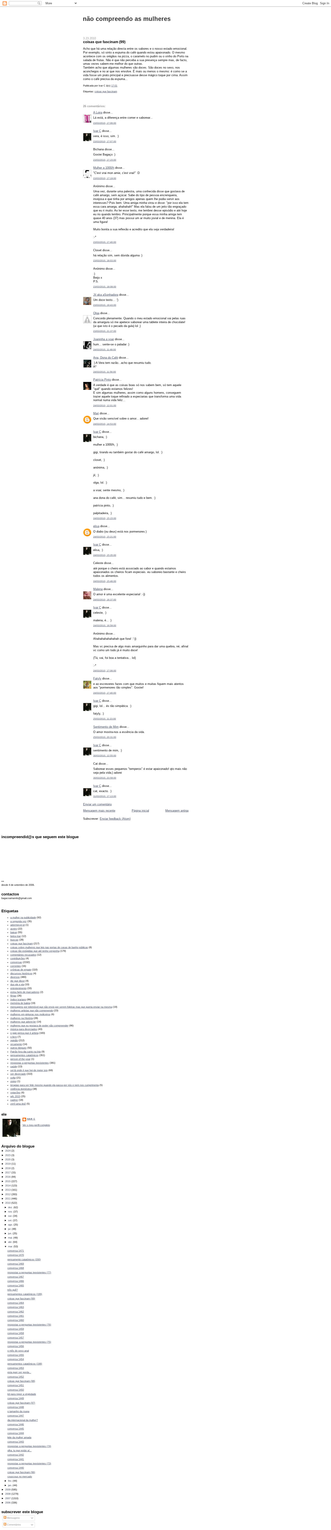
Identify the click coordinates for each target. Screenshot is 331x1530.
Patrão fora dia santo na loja (25, 1051)
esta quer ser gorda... (19, 1372)
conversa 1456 (15, 1346)
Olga (96, 313)
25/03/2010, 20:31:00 (104, 737)
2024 (8, 1150)
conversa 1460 (15, 1320)
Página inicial (140, 810)
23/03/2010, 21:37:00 (104, 331)
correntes (15, 966)
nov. (10, 1211)
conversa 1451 (15, 1385)
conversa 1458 (15, 1333)
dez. (11, 1207)
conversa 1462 (15, 1311)
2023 (8, 1155)
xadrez (14, 1100)
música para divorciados (23, 1029)
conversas (16, 962)
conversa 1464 (15, 1302)
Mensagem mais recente (99, 810)
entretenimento (18, 988)
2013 (8, 1189)
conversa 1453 (15, 1368)
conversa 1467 (15, 1276)
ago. (11, 1224)
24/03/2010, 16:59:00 (104, 625)
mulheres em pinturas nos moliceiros (30, 1014)
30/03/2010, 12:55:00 (104, 755)
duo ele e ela (17, 984)
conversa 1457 (15, 1337)
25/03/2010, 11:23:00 (104, 718)
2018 (8, 1168)
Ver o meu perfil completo (36, 1125)
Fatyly (97, 678)
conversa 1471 (15, 1250)
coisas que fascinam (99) (104, 42)
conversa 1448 (15, 1407)
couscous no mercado (19, 1476)
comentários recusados (23, 954)
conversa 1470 (15, 1255)
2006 (8, 1502)
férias (13, 995)
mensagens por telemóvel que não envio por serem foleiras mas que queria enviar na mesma (61, 1007)
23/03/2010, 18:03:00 (104, 260)
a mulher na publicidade (23, 917)
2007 (8, 1498)
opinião (14, 1040)
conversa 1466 (15, 1281)
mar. (11, 1246)
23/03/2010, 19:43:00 (104, 305)
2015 (8, 1181)
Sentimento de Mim (106, 726)
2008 (8, 1493)
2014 (8, 1185)
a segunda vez (18, 921)
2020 (8, 1159)
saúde (13, 1066)
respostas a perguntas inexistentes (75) (29, 1342)
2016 (8, 1176)
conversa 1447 (15, 1415)
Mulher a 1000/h (103, 167)
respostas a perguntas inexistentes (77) (29, 1272)
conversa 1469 (15, 1263)
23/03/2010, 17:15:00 (104, 160)
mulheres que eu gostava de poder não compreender (39, 1025)
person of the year (20, 1059)
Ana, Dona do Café (105, 357)
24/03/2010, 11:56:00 (104, 372)
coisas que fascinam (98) (21, 1381)
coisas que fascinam (106, 91)
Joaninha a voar (103, 339)
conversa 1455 (15, 1355)
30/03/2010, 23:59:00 (104, 778)
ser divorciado (18, 1074)
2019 (8, 1163)
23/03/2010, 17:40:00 (104, 242)
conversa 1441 (15, 1459)
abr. (10, 1242)
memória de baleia (20, 1003)
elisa (96, 526)
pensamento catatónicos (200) (24, 1259)
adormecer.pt (17, 925)
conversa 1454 (15, 1359)
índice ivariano (18, 999)
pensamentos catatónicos (24, 1055)
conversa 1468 (15, 1268)
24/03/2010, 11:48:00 (104, 349)
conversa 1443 (15, 1441)
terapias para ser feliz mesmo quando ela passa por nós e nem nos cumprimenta (54, 1085)
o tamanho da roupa (18, 1411)
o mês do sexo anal (18, 1350)
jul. (10, 1229)
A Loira (97, 112)
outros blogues (18, 1047)
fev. (10, 1480)
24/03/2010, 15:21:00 (104, 536)
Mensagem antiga (176, 810)
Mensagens (13, 1518)
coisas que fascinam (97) (21, 1402)
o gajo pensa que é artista (24, 1033)
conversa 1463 (15, 1307)
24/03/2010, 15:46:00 (104, 581)
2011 (8, 1198)
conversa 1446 (15, 1424)
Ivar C (97, 131)
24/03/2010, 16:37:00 (104, 599)
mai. (10, 1237)
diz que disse (17, 980)
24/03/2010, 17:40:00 (104, 693)
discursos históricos (21, 973)
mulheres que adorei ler (23, 1021)
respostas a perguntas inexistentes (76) (29, 1324)
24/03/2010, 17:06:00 (104, 670)
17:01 (114, 85)
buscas (14, 939)
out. (10, 1216)
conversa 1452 (15, 1376)
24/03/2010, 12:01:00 (104, 405)
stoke (13, 1081)
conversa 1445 (15, 1428)
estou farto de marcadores (24, 992)
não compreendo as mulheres (127, 18)
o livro (13, 1036)
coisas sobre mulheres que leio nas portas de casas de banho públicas (49, 947)
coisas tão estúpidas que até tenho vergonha (34, 951)
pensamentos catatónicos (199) (24, 1294)
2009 (8, 1489)
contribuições (17, 958)
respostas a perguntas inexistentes (29, 1062)
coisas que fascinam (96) (21, 1472)
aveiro (13, 928)
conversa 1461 (15, 1316)
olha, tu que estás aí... (19, 1450)
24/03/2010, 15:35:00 (104, 555)
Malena (98, 589)
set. (10, 1220)
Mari (96, 413)
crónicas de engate (20, 969)
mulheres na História (21, 1018)
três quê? (12, 1289)
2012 (8, 1194)
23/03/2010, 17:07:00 (104, 141)
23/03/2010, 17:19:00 (104, 178)
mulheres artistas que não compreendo (31, 1010)
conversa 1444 (15, 1433)
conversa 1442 (15, 1454)
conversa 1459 (15, 1329)
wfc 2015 (15, 1096)
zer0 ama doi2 (18, 1103)
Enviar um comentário (97, 804)
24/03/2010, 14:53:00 (104, 424)
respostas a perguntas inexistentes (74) (29, 1446)
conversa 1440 (15, 1467)
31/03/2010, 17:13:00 (104, 796)
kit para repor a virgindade (21, 1394)
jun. (10, 1233)
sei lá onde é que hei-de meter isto (29, 1070)
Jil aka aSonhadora (105, 294)
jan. (10, 1485)
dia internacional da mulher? (22, 1420)
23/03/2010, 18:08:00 (104, 286)
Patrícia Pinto (102, 379)
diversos (15, 977)
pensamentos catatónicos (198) (24, 1363)
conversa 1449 (15, 1398)
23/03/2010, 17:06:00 (104, 123)
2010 (8, 1202)
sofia (13, 1077)
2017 (8, 1172)
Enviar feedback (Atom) (115, 818)
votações (15, 1092)
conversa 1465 (15, 1285)
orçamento (16, 1044)
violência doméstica (21, 1089)
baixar (13, 932)
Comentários (13, 1524)
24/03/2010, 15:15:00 (104, 518)
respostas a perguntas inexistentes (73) (29, 1463)
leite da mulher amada (19, 1437)
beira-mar (15, 936)
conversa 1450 (15, 1389)
